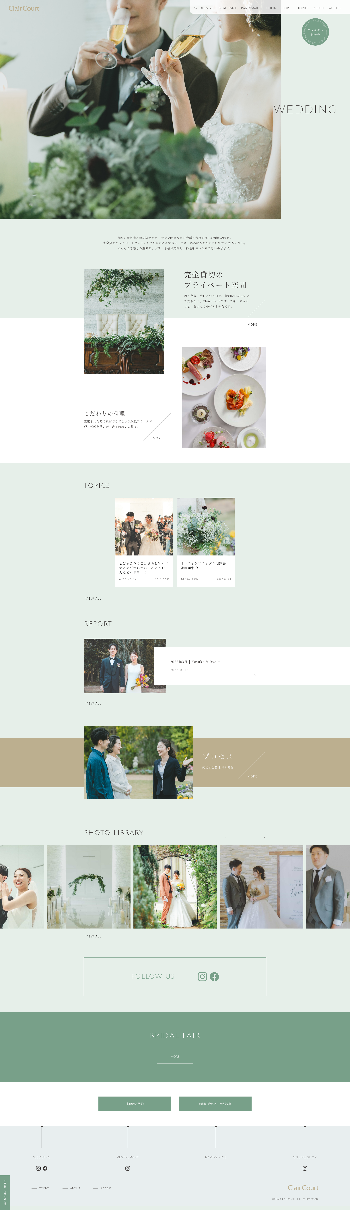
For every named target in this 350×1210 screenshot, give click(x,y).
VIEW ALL (93, 598)
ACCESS (335, 8)
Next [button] (257, 836)
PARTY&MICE (251, 8)
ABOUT (319, 8)
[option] (140, 109)
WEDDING (202, 8)
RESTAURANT (226, 8)
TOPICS (303, 8)
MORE (252, 324)
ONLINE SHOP (277, 8)
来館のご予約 (135, 1104)
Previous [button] (233, 836)
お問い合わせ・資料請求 (215, 1104)
